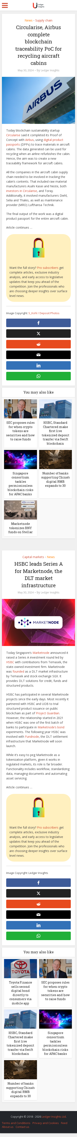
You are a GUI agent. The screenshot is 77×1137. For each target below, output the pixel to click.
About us (7, 1127)
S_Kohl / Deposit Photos (43, 313)
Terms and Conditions (16, 1123)
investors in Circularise (21, 191)
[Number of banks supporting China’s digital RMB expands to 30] (55, 459)
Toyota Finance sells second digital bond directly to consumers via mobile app (20, 992)
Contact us (22, 1127)
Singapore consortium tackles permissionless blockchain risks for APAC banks (20, 483)
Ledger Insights (50, 70)
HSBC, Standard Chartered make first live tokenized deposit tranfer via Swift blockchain (55, 433)
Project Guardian (47, 713)
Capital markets (33, 557)
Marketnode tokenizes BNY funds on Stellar (20, 528)
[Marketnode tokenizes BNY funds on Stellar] (20, 510)
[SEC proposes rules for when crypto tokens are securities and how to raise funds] (20, 409)
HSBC (10, 662)
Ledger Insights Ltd (54, 1116)
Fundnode (32, 737)
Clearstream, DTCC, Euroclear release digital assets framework (36, 1114)
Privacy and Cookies (46, 1123)
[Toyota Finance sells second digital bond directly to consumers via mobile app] (20, 968)
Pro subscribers (47, 268)
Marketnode (41, 653)
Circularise (13, 135)
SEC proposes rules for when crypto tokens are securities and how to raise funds (20, 431)
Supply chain (43, 20)
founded (18, 671)
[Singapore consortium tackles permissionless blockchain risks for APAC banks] (20, 459)
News (29, 20)
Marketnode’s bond (51, 727)
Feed (64, 1123)
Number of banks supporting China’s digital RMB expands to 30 (55, 479)
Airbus (29, 140)
